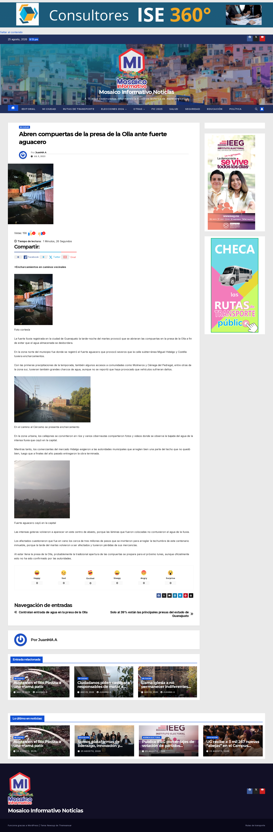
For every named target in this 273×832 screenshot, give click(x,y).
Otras (138, 109)
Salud (173, 109)
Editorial (29, 109)
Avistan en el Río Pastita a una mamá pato (37, 684)
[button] (136, 15)
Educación (214, 109)
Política (235, 109)
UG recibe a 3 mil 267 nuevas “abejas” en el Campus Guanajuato (232, 745)
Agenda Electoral (152, 737)
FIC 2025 (157, 109)
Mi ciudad (49, 109)
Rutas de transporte (78, 109)
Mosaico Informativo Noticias (136, 92)
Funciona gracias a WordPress (23, 825)
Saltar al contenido (11, 32)
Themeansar (65, 825)
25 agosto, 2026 (26, 751)
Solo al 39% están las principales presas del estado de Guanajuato (149, 614)
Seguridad (192, 109)
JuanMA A (40, 152)
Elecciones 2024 (113, 109)
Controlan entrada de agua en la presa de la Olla (53, 612)
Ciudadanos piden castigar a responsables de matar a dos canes (103, 686)
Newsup (51, 825)
